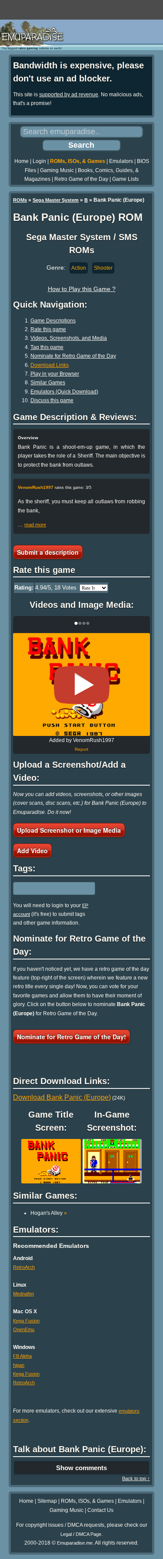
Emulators (121, 161)
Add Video (32, 850)
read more (35, 524)
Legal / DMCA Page (80, 1534)
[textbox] (51, 888)
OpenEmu (23, 1329)
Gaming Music (57, 170)
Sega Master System (56, 200)
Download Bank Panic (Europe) (62, 1097)
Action (78, 268)
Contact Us (100, 1510)
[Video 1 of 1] (82, 685)
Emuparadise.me (75, 1542)
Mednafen (23, 1293)
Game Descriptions (53, 321)
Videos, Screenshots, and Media (68, 338)
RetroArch (24, 1267)
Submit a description (48, 552)
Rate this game (48, 329)
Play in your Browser (54, 374)
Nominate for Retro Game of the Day (73, 356)
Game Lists (125, 179)
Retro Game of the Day (81, 179)
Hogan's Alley (48, 1213)
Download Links (49, 365)
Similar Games (47, 383)
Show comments (81, 1467)
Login (39, 161)
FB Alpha (22, 1356)
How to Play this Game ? (82, 288)
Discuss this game (51, 400)
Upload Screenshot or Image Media (69, 830)
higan (18, 1365)
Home (21, 161)
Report (81, 749)
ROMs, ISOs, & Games (77, 161)
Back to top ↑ (136, 1478)
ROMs (20, 200)
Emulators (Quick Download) (64, 392)
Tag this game (46, 347)
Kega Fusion (26, 1320)
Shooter (103, 268)
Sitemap (47, 1501)
